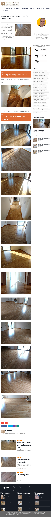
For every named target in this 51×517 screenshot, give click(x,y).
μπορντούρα (35, 87)
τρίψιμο (34, 105)
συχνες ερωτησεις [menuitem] (5, 10)
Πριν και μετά (35, 96)
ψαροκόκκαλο (43, 108)
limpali (34, 111)
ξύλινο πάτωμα (41, 88)
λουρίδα (44, 84)
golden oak (41, 109)
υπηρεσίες (43, 105)
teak (34, 112)
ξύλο (45, 88)
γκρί (39, 72)
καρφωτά (34, 81)
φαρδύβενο (35, 106)
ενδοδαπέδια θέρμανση (42, 75)
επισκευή (34, 78)
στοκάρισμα (44, 100)
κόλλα (42, 81)
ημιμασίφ (38, 78)
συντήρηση (39, 102)
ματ (42, 85)
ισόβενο (47, 78)
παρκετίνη (41, 91)
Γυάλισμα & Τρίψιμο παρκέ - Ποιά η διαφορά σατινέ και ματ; (40, 129)
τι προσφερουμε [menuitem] (17, 8)
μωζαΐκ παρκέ (40, 87)
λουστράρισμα (35, 85)
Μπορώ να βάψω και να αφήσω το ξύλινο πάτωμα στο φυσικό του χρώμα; (24, 445)
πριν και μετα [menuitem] (32, 8)
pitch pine (45, 111)
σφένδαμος (44, 102)
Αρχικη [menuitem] (3, 8)
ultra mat (37, 112)
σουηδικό (39, 100)
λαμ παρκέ (35, 84)
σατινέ (38, 99)
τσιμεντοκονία (39, 105)
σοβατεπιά (35, 100)
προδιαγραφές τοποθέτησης (37, 97)
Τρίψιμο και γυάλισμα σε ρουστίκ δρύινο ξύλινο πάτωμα (23, 460)
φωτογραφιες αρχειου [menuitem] (41, 8)
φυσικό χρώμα (45, 106)
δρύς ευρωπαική (20, 472)
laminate (48, 109)
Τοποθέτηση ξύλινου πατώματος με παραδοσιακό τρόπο (44, 509)
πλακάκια (42, 93)
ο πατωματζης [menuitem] (25, 8)
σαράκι (34, 99)
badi (47, 108)
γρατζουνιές (43, 72)
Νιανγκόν (45, 87)
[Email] (16, 426)
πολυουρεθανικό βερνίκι (42, 94)
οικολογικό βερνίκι (36, 90)
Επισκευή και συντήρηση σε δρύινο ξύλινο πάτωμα (11, 496)
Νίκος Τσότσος (8, 430)
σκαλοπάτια (41, 99)
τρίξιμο (45, 103)
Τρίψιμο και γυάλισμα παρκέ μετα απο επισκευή (11, 509)
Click (14, 426)
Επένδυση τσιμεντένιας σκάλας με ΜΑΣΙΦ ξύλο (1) (44, 151)
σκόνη (45, 99)
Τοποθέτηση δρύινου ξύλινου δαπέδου (23, 475)
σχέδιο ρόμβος (35, 103)
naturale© (19, 440)
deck (34, 109)
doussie (37, 109)
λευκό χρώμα (40, 84)
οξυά (41, 90)
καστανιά (38, 81)
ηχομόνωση (43, 78)
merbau (38, 111)
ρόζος (44, 97)
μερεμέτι (45, 85)
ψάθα (39, 108)
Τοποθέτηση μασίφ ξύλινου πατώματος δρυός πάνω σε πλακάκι (44, 496)
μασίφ (40, 85)
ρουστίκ (7, 13)
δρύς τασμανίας (35, 75)
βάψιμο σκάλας (35, 72)
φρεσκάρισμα (40, 106)
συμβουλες (35, 102)
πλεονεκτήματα (35, 94)
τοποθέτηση (41, 103)
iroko (44, 109)
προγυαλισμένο (41, 96)
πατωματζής (35, 93)
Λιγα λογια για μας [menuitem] (9, 8)
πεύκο (39, 93)
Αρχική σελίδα (3, 13)
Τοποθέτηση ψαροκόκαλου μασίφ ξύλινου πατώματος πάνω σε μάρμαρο (44, 502)
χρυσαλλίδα (35, 108)
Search (47, 8)
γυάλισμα (47, 72)
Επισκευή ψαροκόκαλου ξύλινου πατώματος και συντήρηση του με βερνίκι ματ (10, 503)
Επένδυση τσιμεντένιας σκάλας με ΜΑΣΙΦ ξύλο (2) (44, 145)
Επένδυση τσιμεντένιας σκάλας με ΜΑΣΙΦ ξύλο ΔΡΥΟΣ (44, 139)
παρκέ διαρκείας (35, 91)
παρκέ (44, 90)
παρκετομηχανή (46, 91)
